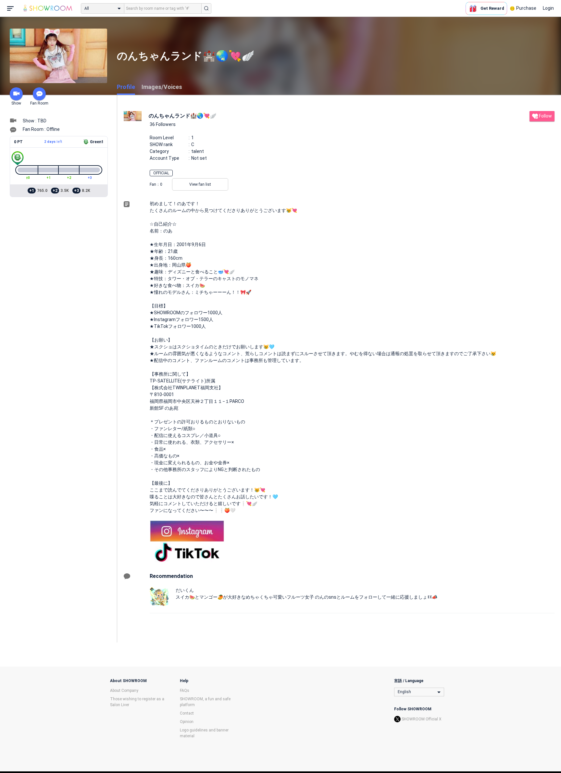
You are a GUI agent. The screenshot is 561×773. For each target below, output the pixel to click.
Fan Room (39, 103)
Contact (187, 713)
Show (16, 103)
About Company (124, 690)
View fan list (200, 184)
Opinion (186, 721)
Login (548, 8)
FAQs (184, 690)
